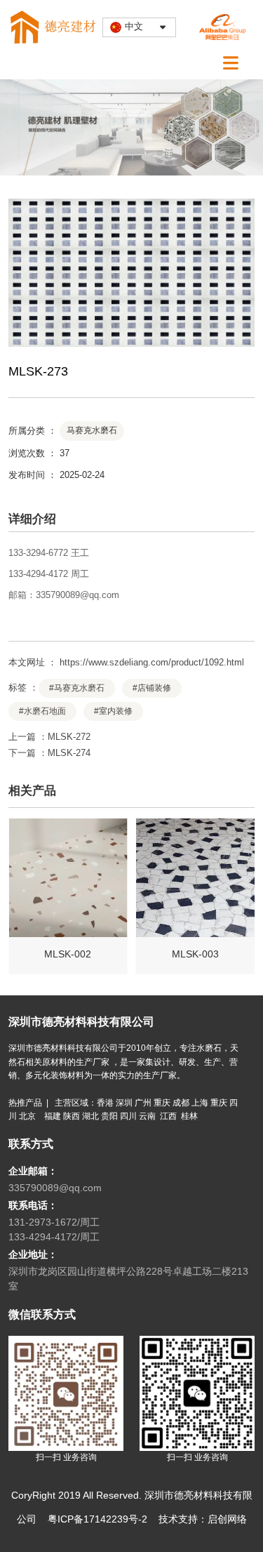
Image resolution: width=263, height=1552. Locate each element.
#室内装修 (113, 711)
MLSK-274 (69, 753)
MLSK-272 (69, 736)
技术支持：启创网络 (203, 1519)
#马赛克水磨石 (76, 688)
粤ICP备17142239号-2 (97, 1519)
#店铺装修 (152, 688)
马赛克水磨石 (92, 430)
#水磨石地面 (42, 711)
